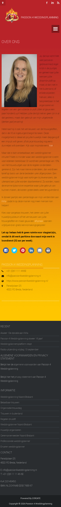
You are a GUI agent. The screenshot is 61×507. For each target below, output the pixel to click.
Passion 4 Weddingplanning (39, 503)
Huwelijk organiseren (10, 430)
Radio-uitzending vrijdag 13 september (19, 349)
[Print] (48, 252)
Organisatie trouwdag (11, 408)
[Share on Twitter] (14, 252)
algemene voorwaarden (25, 364)
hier (51, 145)
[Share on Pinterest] (23, 252)
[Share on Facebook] (6, 252)
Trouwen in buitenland (11, 413)
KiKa (4, 201)
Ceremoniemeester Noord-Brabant (17, 435)
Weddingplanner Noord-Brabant (16, 424)
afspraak (39, 221)
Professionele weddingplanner (15, 441)
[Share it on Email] (40, 252)
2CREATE (36, 498)
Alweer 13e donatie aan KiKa (14, 333)
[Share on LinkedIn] (31, 252)
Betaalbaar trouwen (9, 402)
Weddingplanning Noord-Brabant (16, 397)
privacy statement (23, 377)
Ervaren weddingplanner (12, 446)
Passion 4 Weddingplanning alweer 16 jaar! (21, 338)
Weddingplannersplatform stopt (16, 344)
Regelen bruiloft (8, 419)
